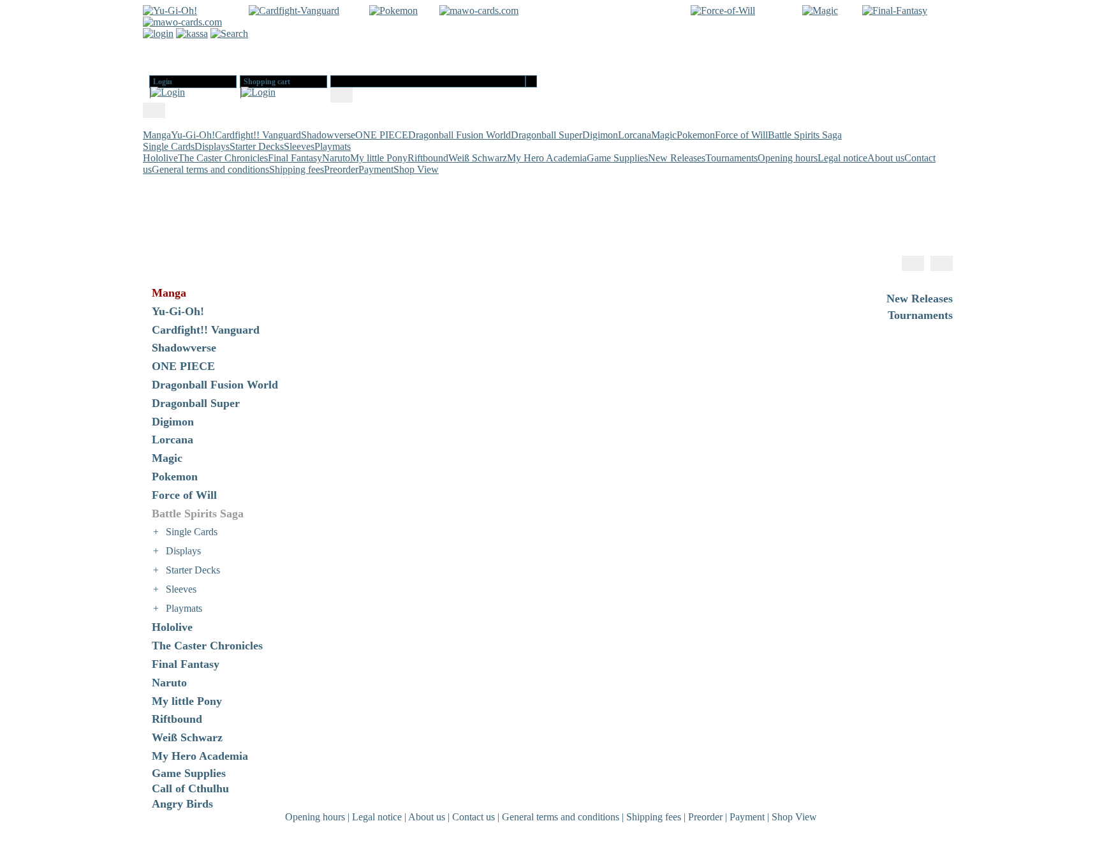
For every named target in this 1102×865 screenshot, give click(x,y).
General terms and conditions (210, 169)
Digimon (600, 134)
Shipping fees (296, 169)
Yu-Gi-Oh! (193, 134)
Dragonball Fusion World (459, 134)
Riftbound (428, 157)
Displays (212, 146)
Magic (664, 134)
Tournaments (731, 157)
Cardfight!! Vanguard (258, 134)
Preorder (341, 169)
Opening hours (788, 157)
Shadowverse (328, 134)
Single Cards (169, 146)
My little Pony (379, 157)
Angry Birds (182, 803)
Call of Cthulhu (190, 788)
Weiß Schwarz (477, 157)
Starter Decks (257, 146)
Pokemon (696, 134)
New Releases (676, 157)
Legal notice (842, 157)
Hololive (160, 157)
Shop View (416, 169)
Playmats (332, 146)
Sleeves (299, 146)
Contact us (473, 816)
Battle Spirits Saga (805, 134)
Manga (157, 134)
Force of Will (741, 134)
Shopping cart (267, 81)
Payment (375, 169)
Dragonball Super (546, 134)
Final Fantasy (295, 157)
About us (885, 157)
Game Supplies (617, 157)
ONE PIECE (381, 134)
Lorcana (634, 134)
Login (162, 81)
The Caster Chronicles (223, 157)
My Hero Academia (547, 157)
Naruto (336, 157)
